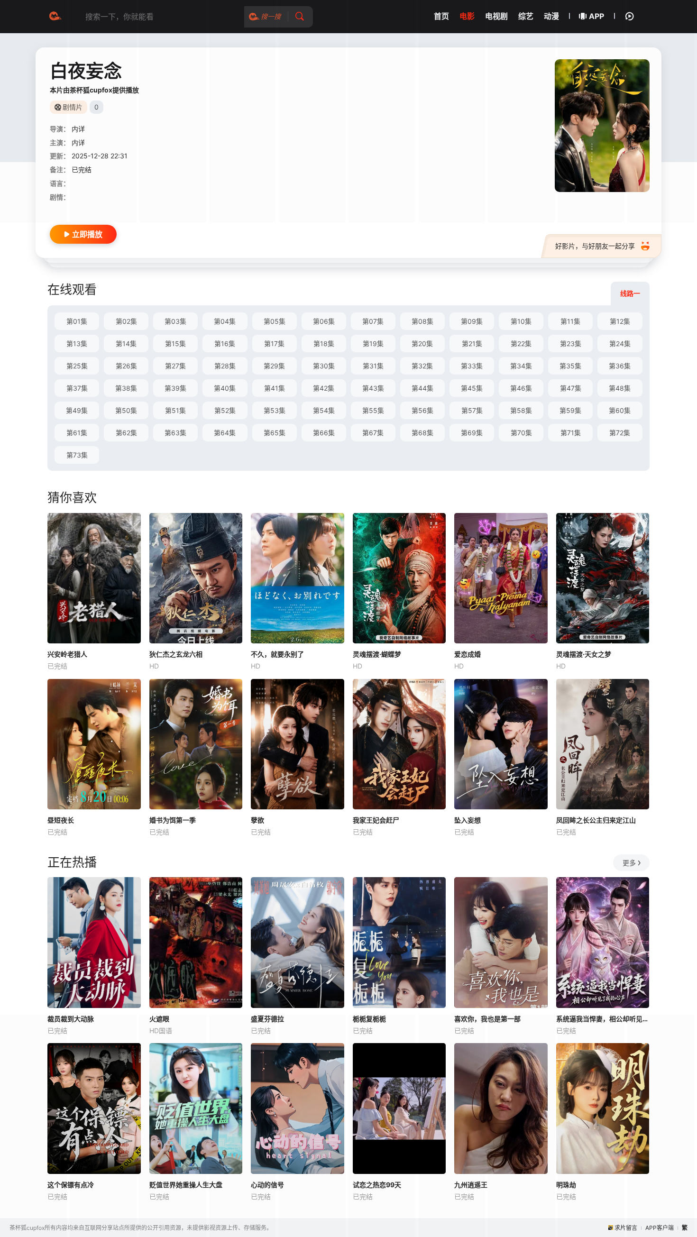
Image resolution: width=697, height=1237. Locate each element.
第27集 (175, 366)
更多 (629, 863)
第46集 (521, 388)
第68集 (422, 433)
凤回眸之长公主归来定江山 (596, 820)
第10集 (521, 321)
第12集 (620, 321)
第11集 (570, 321)
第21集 (472, 343)
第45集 (472, 388)
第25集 (77, 366)
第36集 (620, 366)
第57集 (472, 410)
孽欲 (257, 820)
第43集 (373, 388)
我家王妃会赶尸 (376, 820)
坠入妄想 (467, 820)
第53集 (274, 410)
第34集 (521, 366)
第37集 (77, 388)
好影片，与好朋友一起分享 (595, 246)
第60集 (620, 410)
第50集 (126, 410)
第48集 (620, 388)
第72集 (619, 433)
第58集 (521, 410)
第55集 (373, 410)
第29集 (274, 366)
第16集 (224, 343)
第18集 (323, 343)
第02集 (126, 321)
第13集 (76, 343)
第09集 (472, 321)
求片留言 (625, 1227)
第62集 (126, 433)
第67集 (373, 433)
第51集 (175, 410)
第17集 (274, 343)
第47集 (570, 388)
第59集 (570, 410)
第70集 (521, 433)
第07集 (373, 321)
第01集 (76, 321)
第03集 (175, 321)
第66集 (324, 433)
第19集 (373, 343)
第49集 (77, 410)
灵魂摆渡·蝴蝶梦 (377, 654)
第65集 (274, 433)
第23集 (570, 343)
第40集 (225, 388)
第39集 (175, 388)
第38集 (126, 388)
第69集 (472, 433)
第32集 (422, 366)
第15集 (175, 343)
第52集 (225, 410)
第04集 (225, 321)
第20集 (422, 343)
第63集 (175, 433)
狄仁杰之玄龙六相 (175, 654)
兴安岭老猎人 (67, 654)
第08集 (422, 321)
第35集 (570, 366)
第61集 (76, 433)
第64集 (225, 433)
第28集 (225, 366)
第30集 (324, 366)
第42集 (323, 388)
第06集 (324, 321)
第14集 (126, 343)
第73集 (77, 455)
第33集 (472, 366)
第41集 (274, 388)
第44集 (422, 388)
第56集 (422, 410)
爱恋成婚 (467, 654)
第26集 (126, 366)
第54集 (324, 410)
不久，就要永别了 (277, 654)
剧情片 (73, 107)
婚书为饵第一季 (172, 820)
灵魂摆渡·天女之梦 (583, 654)
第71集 (570, 433)
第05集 (274, 321)
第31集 (373, 366)
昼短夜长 (60, 820)
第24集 (620, 343)
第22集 (521, 343)
